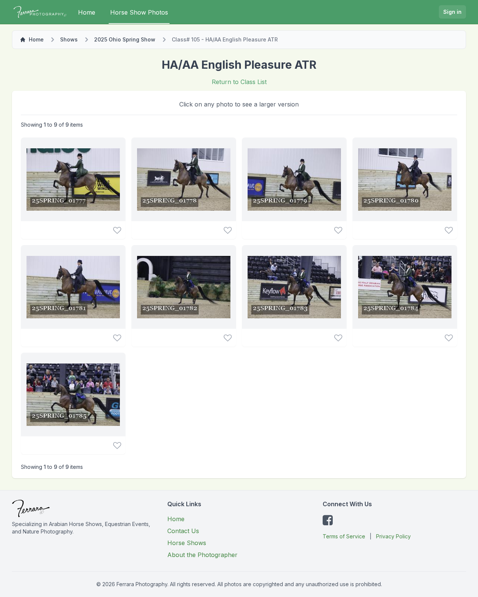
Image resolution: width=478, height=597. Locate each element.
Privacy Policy (393, 536)
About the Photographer (202, 555)
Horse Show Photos (139, 12)
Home (86, 12)
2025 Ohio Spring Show (124, 39)
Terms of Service (344, 536)
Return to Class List (239, 82)
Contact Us (183, 531)
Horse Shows (186, 543)
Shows (69, 39)
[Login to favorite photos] (117, 230)
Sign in (452, 12)
